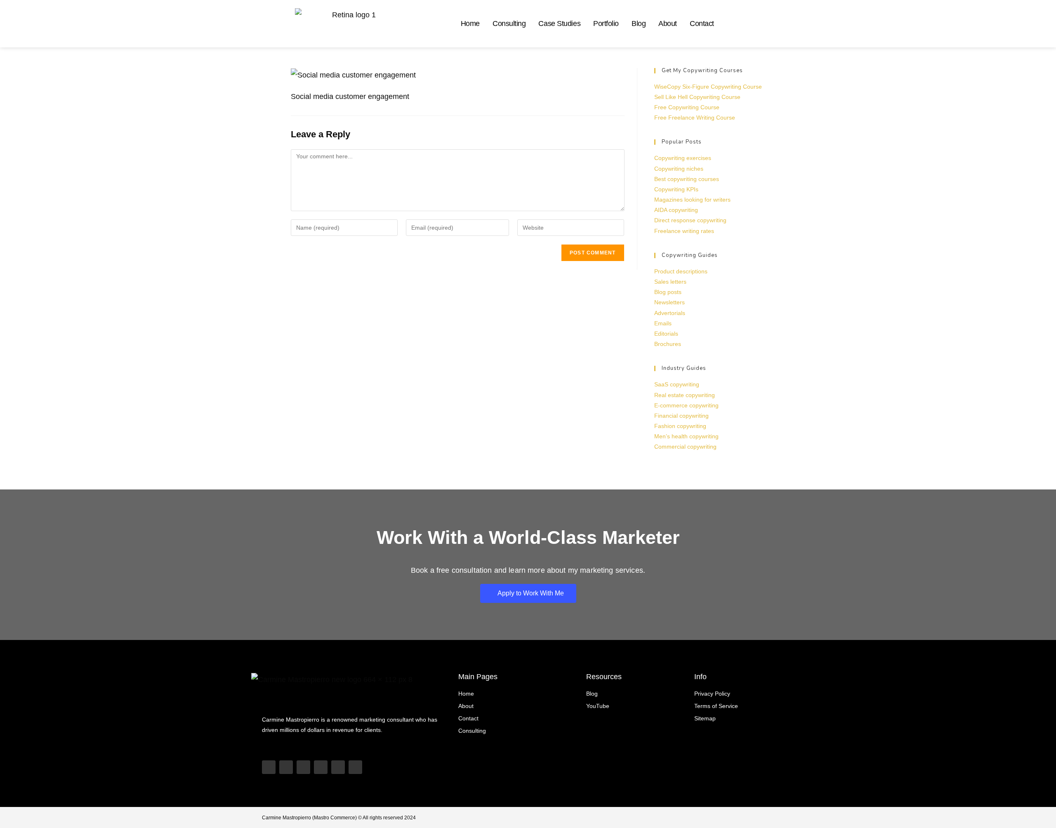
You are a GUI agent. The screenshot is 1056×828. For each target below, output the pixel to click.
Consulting (509, 23)
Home (470, 23)
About (667, 23)
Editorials (666, 333)
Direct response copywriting (690, 220)
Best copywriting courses (686, 179)
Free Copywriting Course (686, 107)
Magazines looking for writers (692, 199)
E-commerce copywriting (686, 405)
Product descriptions (680, 271)
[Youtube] (269, 767)
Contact (702, 23)
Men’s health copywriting (686, 436)
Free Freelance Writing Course (694, 117)
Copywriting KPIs (676, 189)
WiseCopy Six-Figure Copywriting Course (708, 86)
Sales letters (670, 281)
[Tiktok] (286, 767)
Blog (639, 23)
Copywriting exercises (682, 158)
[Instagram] (303, 767)
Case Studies (559, 23)
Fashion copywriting (680, 426)
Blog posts (667, 292)
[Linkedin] (321, 767)
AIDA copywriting (676, 210)
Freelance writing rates (684, 231)
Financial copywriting (681, 415)
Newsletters (669, 302)
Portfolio (606, 23)
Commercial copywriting (685, 446)
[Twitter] (338, 767)
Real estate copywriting (684, 395)
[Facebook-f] (355, 767)
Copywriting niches (678, 168)
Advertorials (669, 313)
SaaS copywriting (676, 384)
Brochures (667, 344)
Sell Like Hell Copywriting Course (697, 97)
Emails (663, 323)
